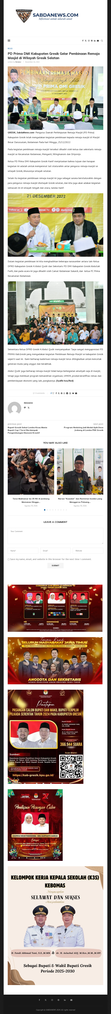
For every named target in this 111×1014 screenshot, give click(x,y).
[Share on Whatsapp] (64, 393)
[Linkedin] (95, 41)
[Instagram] (89, 41)
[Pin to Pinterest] (61, 393)
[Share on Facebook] (56, 393)
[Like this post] (53, 393)
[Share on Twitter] (59, 393)
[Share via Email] (76, 393)
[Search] (102, 41)
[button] (11, 479)
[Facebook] (82, 41)
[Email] (98, 41)
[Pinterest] (92, 41)
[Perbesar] (99, 588)
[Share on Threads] (70, 393)
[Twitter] (86, 41)
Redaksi (18, 62)
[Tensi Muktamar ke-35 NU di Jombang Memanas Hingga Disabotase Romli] (31, 471)
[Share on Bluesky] (73, 393)
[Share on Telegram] (67, 393)
